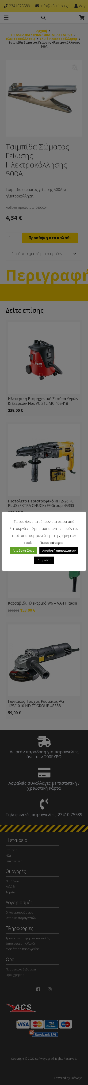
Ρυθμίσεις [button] (44, 560)
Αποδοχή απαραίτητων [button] (59, 550)
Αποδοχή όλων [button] (23, 550)
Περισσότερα (51, 542)
